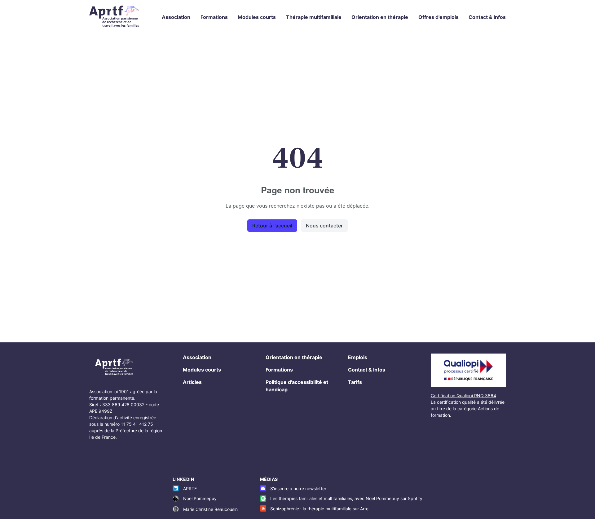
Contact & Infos (487, 17)
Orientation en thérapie (379, 17)
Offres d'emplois (438, 17)
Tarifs (355, 382)
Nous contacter (324, 225)
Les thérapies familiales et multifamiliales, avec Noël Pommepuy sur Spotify (346, 498)
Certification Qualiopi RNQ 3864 (463, 395)
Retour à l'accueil (272, 225)
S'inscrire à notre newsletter (298, 488)
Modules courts (257, 17)
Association (176, 17)
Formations (214, 17)
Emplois (357, 357)
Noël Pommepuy (200, 498)
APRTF (190, 488)
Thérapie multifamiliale (314, 17)
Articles (192, 382)
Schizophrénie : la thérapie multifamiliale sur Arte (319, 508)
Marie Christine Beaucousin (210, 509)
